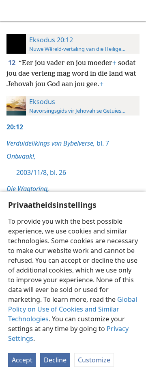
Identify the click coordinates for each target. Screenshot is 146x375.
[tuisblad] (12, 11)
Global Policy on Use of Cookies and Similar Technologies (72, 309)
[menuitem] (12, 11)
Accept (22, 359)
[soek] (135, 10)
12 (12, 62)
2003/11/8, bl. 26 (41, 172)
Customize (94, 359)
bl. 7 (57, 143)
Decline (55, 359)
